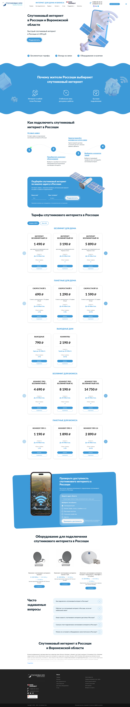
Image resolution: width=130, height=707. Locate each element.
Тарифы (49, 6)
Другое (66, 517)
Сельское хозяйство (70, 514)
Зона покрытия (60, 683)
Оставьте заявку (33, 133)
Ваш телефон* (53, 195)
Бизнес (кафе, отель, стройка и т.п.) (75, 508)
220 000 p (35, 577)
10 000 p (40, 579)
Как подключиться (40, 6)
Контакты (79, 6)
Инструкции (88, 685)
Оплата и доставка (90, 683)
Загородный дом (69, 505)
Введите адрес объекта (69, 496)
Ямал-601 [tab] (44, 223)
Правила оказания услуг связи (92, 679)
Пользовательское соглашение (82, 705)
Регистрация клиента (90, 681)
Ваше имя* (34, 195)
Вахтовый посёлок (70, 511)
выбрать (39, 266)
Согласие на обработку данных (96, 705)
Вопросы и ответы (90, 687)
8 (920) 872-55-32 (97, 4)
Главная (31, 6)
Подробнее (30, 663)
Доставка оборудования (62, 685)
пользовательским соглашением (59, 203)
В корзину (39, 586)
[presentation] (24, 253)
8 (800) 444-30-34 (97, 2)
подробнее (39, 268)
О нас (63, 6)
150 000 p (44, 577)
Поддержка (70, 6)
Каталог (57, 6)
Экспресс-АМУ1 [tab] (33, 223)
